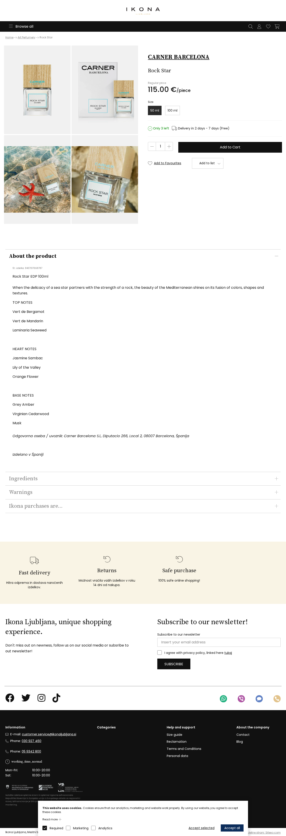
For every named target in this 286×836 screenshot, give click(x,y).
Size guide (174, 735)
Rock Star (46, 37)
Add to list (207, 163)
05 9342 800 (31, 751)
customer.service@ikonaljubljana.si (49, 734)
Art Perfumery (26, 37)
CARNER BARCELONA (178, 57)
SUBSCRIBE (173, 664)
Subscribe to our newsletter (178, 634)
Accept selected (201, 828)
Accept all (232, 828)
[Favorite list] (268, 26)
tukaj (228, 653)
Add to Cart (230, 147)
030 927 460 (31, 741)
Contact (243, 735)
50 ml (154, 110)
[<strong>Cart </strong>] (277, 26)
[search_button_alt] (250, 26)
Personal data (177, 756)
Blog (239, 742)
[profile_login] (259, 26)
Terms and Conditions (184, 749)
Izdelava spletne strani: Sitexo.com (257, 832)
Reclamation (177, 742)
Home (9, 37)
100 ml (172, 110)
